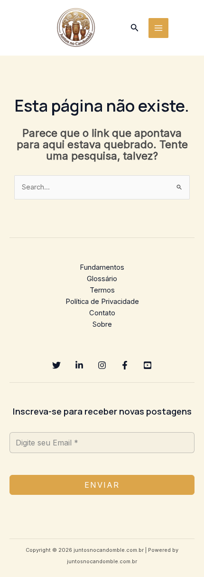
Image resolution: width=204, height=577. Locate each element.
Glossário (102, 278)
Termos (102, 290)
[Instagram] (102, 365)
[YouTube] (147, 365)
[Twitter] (56, 365)
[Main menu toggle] (158, 28)
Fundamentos (102, 267)
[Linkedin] (79, 365)
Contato (102, 313)
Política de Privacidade (102, 301)
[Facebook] (125, 365)
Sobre (102, 324)
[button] (134, 28)
